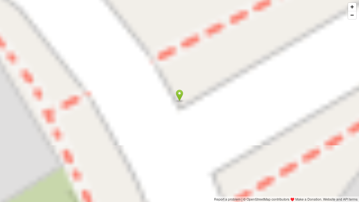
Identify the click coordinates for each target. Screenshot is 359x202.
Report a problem (227, 199)
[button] (179, 95)
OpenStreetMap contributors (268, 199)
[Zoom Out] (352, 15)
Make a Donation (308, 199)
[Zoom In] (352, 7)
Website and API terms (340, 199)
